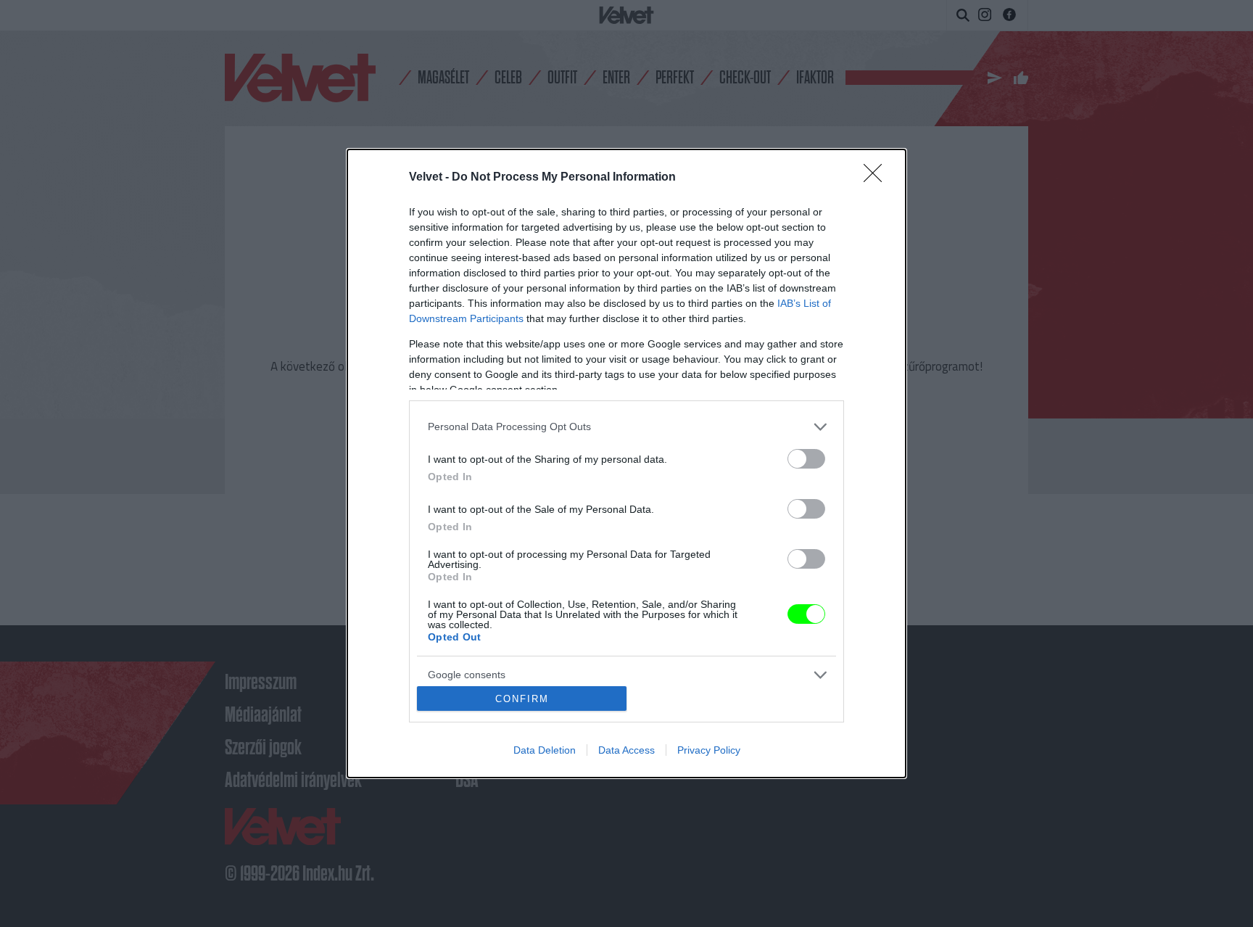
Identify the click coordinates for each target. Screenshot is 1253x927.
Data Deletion (544, 750)
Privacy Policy (708, 750)
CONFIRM (522, 698)
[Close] (877, 177)
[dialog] (626, 463)
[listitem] (626, 426)
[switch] (806, 459)
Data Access (626, 750)
